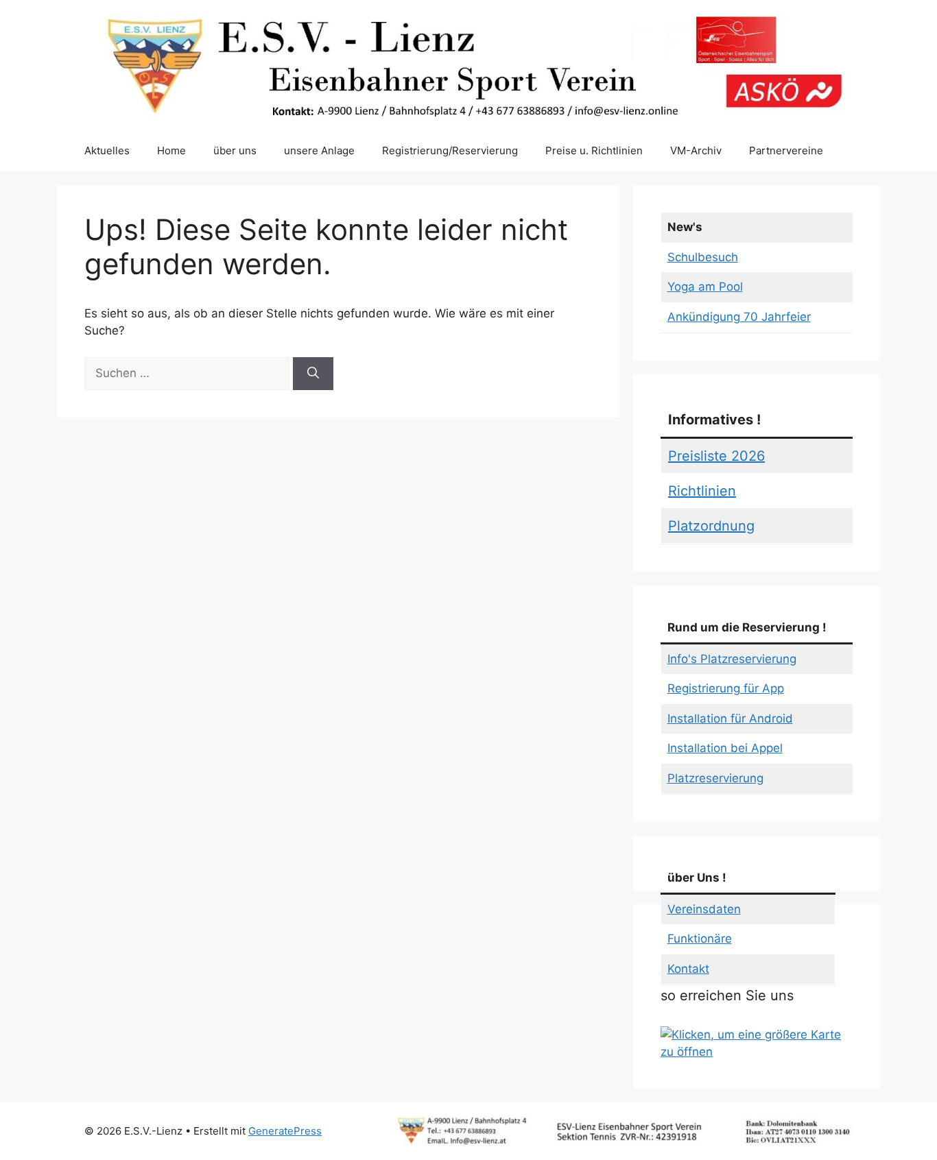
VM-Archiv (696, 150)
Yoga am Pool (705, 286)
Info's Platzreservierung (731, 659)
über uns (235, 150)
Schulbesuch (702, 257)
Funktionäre (699, 938)
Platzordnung (711, 526)
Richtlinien (702, 491)
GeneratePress (285, 1130)
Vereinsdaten (704, 909)
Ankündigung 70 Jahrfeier (739, 317)
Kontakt (688, 969)
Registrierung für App (725, 688)
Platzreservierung (715, 778)
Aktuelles (107, 150)
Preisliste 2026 (716, 456)
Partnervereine (786, 150)
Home (171, 150)
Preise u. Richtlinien (594, 150)
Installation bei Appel (725, 748)
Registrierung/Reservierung (450, 150)
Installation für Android (730, 718)
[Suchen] (313, 373)
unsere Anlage (319, 150)
